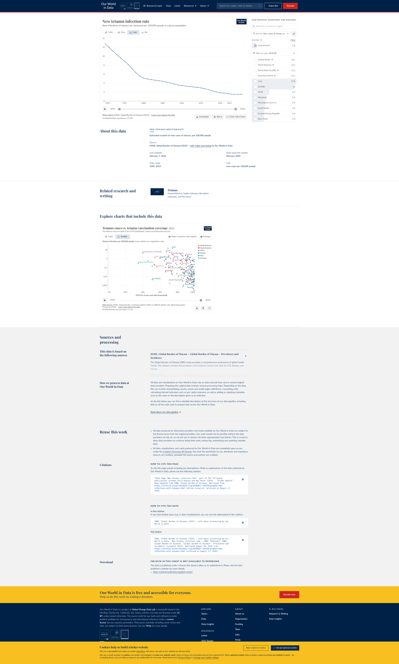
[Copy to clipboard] (240, 479)
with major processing (200, 146)
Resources (189, 6)
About (203, 6)
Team (237, 629)
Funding (239, 624)
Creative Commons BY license (177, 452)
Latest (177, 6)
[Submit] (259, 5)
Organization (241, 619)
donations (140, 651)
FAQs (148, 626)
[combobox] (240, 6)
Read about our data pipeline (164, 412)
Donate (290, 6)
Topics (204, 614)
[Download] (196, 308)
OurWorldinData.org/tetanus (114, 118)
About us (239, 614)
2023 (242, 109)
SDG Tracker (207, 641)
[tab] (109, 32)
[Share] (203, 308)
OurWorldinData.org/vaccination (114, 309)
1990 (112, 109)
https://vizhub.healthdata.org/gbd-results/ (173, 572)
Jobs (237, 635)
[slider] (119, 109)
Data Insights (207, 624)
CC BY (130, 118)
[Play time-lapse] (104, 109)
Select (184, 237)
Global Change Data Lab (143, 610)
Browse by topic (154, 6)
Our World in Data (108, 5)
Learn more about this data (163, 115)
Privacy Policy (184, 658)
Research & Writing (278, 614)
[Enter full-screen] (209, 308)
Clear (293, 40)
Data (168, 6)
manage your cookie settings (206, 658)
